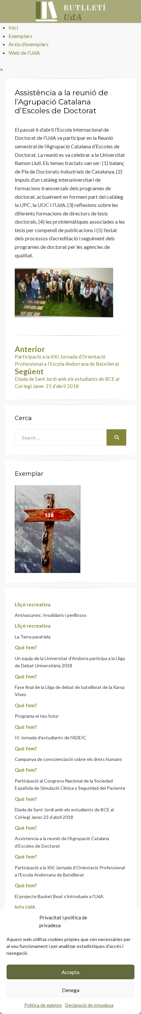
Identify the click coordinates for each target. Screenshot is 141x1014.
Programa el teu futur (37, 716)
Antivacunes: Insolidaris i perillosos (51, 615)
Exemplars (20, 36)
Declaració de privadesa (89, 1005)
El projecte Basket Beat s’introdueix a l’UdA (59, 896)
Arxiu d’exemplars (29, 44)
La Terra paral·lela (32, 636)
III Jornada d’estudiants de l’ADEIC (50, 737)
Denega (70, 990)
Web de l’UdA (24, 52)
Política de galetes (43, 1005)
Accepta (70, 972)
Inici (13, 27)
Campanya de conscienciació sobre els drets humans (68, 759)
